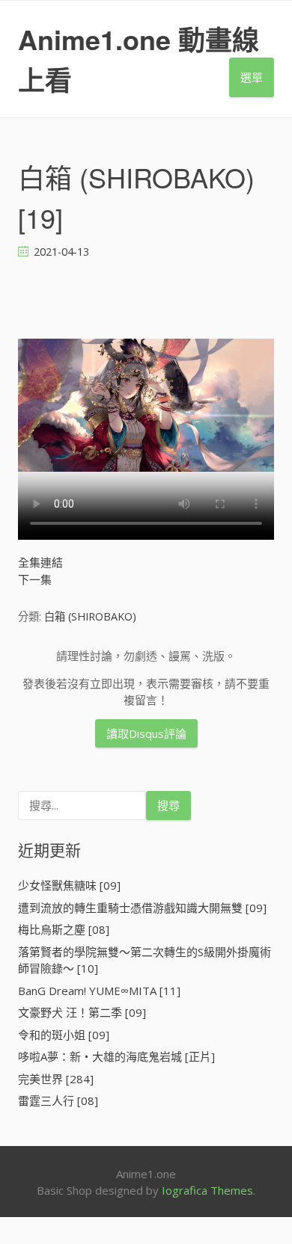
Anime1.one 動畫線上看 (138, 59)
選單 (251, 77)
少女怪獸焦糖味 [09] (69, 885)
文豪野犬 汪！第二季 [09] (82, 1012)
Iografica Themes (207, 1190)
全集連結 (40, 562)
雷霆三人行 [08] (58, 1100)
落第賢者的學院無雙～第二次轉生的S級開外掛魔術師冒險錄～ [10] (144, 960)
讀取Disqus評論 (146, 733)
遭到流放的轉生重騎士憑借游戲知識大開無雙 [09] (142, 907)
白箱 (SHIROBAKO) (90, 616)
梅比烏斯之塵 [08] (63, 929)
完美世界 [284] (56, 1078)
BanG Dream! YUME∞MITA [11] (99, 990)
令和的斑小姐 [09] (63, 1034)
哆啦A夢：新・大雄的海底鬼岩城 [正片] (116, 1056)
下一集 (35, 579)
